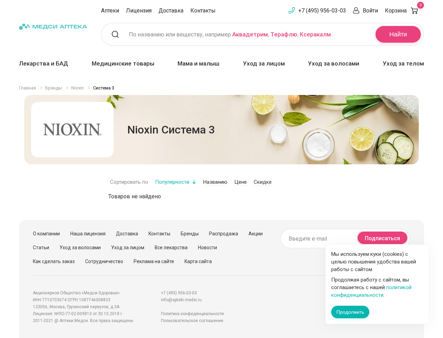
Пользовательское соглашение (192, 320)
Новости (207, 247)
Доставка (171, 10)
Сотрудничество (104, 261)
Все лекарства (171, 247)
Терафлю (283, 34)
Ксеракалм (315, 34)
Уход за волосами (333, 63)
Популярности (172, 182)
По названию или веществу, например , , (230, 34)
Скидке (263, 182)
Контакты (203, 10)
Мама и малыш (198, 63)
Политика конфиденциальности (192, 313)
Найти (398, 34)
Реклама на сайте (154, 261)
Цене (240, 182)
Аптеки (110, 10)
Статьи (41, 247)
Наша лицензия (88, 233)
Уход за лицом (264, 63)
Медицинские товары (123, 63)
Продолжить (350, 312)
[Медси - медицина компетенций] (53, 26)
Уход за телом (403, 63)
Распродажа (223, 233)
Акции (255, 233)
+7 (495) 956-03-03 (322, 10)
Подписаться (382, 238)
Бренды (190, 233)
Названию (215, 182)
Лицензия (139, 10)
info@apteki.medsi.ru (181, 299)
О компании (46, 233)
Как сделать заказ (54, 261)
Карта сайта (198, 261)
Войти (370, 10)
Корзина (403, 10)
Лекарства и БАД (43, 63)
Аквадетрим (250, 34)
